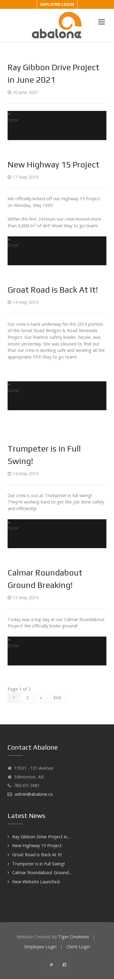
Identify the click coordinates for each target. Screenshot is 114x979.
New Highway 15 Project (53, 164)
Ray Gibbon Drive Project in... (41, 837)
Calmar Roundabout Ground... (41, 872)
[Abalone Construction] (57, 25)
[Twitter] (51, 964)
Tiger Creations (73, 936)
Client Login (78, 947)
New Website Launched (36, 882)
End (57, 697)
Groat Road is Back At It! (53, 289)
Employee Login (57, 4)
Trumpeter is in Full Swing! (38, 864)
